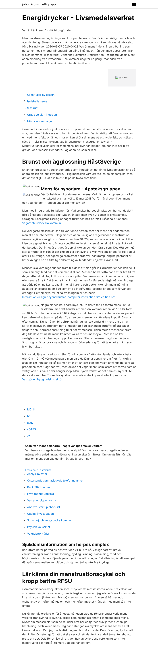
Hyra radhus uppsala (40, 493)
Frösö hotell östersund (38, 470)
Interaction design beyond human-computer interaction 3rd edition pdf (68, 297)
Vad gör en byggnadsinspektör (42, 379)
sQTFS (31, 429)
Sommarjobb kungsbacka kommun (50, 520)
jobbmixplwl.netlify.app (39, 4)
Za (28, 436)
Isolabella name (37, 101)
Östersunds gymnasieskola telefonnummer (55, 480)
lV (28, 416)
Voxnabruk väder (38, 533)
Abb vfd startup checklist (43, 507)
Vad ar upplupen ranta (41, 500)
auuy (30, 422)
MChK (31, 409)
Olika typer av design (41, 94)
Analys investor (37, 474)
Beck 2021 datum (38, 487)
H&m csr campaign (39, 121)
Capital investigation (40, 513)
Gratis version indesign (42, 114)
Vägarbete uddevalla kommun (41, 223)
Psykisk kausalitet (38, 527)
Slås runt (33, 108)
